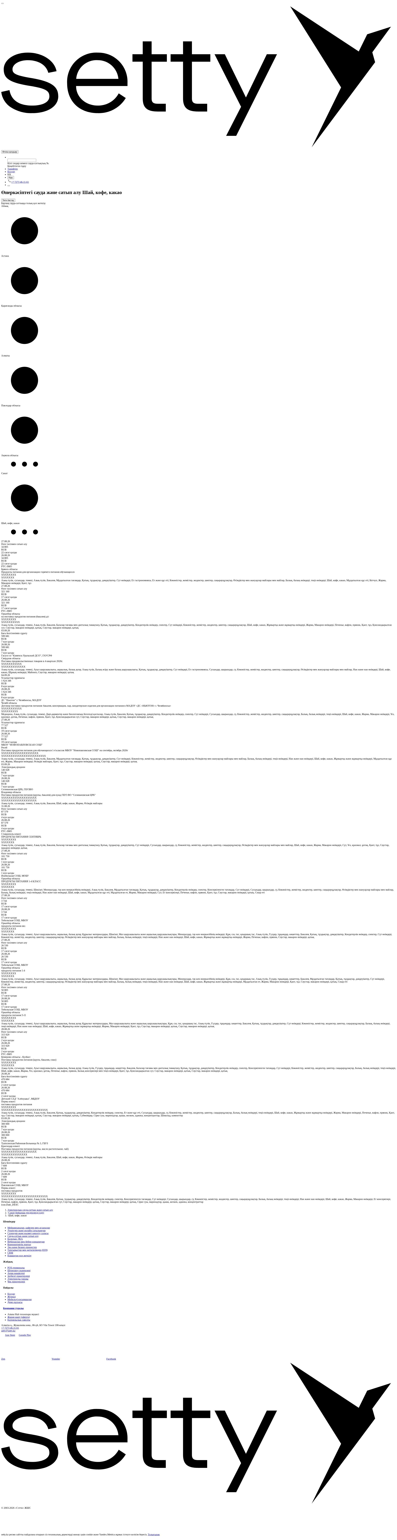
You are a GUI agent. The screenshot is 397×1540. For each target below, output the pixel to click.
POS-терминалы (16, 1267)
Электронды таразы (17, 1279)
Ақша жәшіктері (16, 1273)
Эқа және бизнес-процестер (22, 1247)
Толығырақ (154, 1534)
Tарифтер (12, 169)
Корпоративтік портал (19, 1244)
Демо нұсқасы (14, 1302)
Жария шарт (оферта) (18, 1317)
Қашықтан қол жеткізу (19, 1255)
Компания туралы (13, 1308)
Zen (3, 1359)
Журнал (11, 1296)
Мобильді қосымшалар (19, 1299)
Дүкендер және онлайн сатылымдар (26, 1230)
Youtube (56, 1359)
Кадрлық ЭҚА (15, 1239)
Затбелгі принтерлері (18, 1276)
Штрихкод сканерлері (18, 1270)
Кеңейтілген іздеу (16, 166)
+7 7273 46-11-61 (10, 1328)
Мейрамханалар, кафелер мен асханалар (28, 1227)
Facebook (111, 1359)
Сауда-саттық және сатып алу (23, 1236)
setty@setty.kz (8, 1330)
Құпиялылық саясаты (18, 1320)
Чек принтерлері (16, 1281)
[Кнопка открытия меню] (2, 3)
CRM (10, 1253)
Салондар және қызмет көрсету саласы (28, 1233)
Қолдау (11, 171)
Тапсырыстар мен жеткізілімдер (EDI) (27, 1250)
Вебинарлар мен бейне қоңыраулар (26, 1241)
